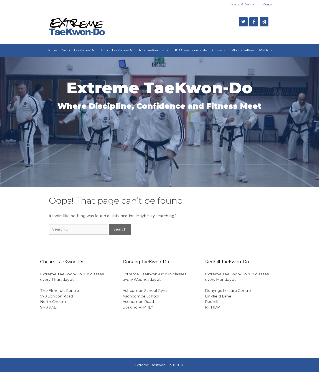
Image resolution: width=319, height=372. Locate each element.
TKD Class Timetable (190, 50)
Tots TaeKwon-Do (153, 50)
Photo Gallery (243, 50)
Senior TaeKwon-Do (78, 50)
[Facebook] (253, 21)
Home (51, 50)
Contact (269, 4)
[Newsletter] (264, 21)
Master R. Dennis (242, 4)
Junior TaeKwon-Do (116, 50)
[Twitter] (243, 21)
